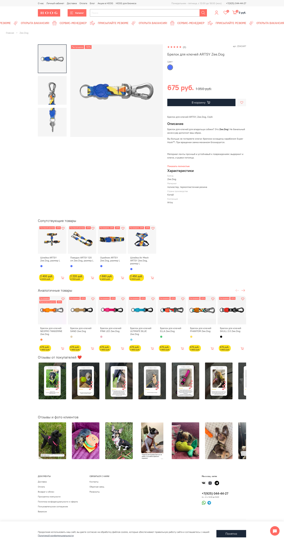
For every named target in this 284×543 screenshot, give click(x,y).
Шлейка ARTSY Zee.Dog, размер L (50, 259)
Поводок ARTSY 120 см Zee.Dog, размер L (81, 259)
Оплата (83, 3)
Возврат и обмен (46, 491)
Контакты (94, 481)
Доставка (72, 3)
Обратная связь (96, 486)
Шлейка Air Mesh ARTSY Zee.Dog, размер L (139, 260)
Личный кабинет (55, 3)
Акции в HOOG (105, 3)
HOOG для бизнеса (126, 3)
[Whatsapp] (204, 502)
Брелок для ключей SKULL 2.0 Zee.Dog (230, 329)
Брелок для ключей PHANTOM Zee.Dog (200, 329)
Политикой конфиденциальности (56, 535)
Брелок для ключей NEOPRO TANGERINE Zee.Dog (51, 331)
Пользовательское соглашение (53, 506)
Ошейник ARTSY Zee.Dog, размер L (110, 259)
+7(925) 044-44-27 (236, 3)
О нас (41, 3)
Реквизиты (94, 491)
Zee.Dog (24, 32)
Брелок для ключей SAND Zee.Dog (80, 329)
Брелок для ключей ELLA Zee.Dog (170, 329)
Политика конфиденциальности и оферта (58, 501)
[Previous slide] (76, 90)
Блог (92, 3)
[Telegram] (208, 502)
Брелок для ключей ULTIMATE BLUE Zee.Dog (140, 331)
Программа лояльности (49, 496)
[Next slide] (156, 90)
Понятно (231, 533)
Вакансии (42, 511)
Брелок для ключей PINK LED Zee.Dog (110, 329)
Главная (10, 32)
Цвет (170, 61)
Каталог (79, 12)
